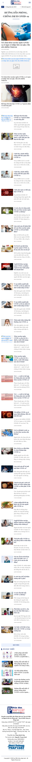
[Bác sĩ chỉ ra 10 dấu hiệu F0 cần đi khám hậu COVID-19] (7, 450)
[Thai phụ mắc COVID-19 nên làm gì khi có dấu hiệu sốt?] (7, 541)
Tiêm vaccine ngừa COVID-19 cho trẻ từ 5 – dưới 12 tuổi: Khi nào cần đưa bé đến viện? (21, 136)
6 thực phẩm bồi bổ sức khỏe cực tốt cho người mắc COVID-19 (21, 504)
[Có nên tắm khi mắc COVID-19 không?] (7, 595)
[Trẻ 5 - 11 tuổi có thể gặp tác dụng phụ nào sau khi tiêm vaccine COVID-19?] (7, 378)
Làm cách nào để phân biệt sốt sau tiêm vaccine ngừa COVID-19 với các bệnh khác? (22, 228)
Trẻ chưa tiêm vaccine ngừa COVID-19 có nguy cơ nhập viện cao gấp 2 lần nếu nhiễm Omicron (15, 44)
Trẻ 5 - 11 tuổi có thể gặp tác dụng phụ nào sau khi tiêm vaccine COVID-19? (22, 378)
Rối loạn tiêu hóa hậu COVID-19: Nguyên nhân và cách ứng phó (16, 104)
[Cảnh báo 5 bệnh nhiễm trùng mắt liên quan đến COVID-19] (7, 156)
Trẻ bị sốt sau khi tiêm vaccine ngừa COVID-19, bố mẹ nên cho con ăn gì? (22, 248)
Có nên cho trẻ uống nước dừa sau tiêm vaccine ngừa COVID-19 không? (22, 210)
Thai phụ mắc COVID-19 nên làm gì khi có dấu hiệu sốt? (22, 540)
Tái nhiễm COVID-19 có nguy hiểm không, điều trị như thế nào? (22, 414)
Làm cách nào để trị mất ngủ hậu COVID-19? (21, 467)
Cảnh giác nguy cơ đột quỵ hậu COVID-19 (22, 190)
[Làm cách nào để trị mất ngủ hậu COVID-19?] (7, 468)
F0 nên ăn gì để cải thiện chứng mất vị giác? (21, 577)
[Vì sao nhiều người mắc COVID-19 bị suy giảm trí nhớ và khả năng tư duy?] (7, 286)
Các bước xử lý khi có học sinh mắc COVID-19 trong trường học (22, 629)
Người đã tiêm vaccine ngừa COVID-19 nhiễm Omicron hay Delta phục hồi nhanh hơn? (21, 266)
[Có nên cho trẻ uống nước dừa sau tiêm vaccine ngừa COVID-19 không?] (7, 210)
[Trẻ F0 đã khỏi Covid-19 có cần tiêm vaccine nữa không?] (7, 432)
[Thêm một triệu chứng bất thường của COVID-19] (7, 322)
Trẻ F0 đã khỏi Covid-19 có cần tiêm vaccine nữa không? (21, 432)
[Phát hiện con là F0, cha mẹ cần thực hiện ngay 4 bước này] (7, 611)
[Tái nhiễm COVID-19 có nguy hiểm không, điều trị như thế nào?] (7, 414)
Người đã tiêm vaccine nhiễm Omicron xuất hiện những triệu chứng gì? (22, 522)
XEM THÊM (16, 645)
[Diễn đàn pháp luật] (16, 2)
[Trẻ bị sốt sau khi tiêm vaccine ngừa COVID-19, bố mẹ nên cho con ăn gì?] (7, 248)
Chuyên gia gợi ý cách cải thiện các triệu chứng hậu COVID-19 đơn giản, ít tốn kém (22, 485)
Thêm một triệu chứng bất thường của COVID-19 (22, 321)
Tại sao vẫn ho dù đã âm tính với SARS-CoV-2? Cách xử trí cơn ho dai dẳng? (21, 559)
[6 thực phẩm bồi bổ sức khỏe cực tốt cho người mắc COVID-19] (7, 505)
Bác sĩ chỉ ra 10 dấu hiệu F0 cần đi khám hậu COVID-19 (21, 450)
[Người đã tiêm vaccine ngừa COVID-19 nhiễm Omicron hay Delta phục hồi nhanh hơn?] (7, 266)
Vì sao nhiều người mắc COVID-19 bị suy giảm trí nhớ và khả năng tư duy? (22, 285)
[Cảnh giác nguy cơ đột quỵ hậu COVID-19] (7, 192)
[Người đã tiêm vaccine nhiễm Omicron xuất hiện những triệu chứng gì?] (7, 523)
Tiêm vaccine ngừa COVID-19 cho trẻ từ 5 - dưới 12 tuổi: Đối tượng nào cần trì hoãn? (21, 339)
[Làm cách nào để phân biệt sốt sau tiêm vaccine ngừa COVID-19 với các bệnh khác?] (7, 228)
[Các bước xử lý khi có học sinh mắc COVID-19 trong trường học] (7, 629)
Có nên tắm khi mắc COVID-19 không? (20, 593)
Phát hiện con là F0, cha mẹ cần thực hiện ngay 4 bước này (21, 611)
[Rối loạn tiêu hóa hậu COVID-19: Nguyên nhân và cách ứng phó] (16, 93)
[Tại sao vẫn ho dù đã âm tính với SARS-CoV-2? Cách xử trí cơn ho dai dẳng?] (7, 559)
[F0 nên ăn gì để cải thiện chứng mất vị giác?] (7, 579)
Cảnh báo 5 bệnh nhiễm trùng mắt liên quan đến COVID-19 (21, 155)
